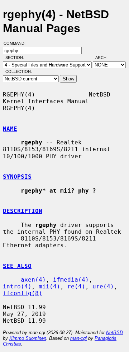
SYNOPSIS (17, 176)
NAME (10, 128)
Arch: (104, 57)
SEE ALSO (17, 266)
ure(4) (103, 286)
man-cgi (78, 338)
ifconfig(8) (22, 293)
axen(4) (33, 279)
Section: (16, 57)
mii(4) (49, 286)
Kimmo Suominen (27, 338)
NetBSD (114, 332)
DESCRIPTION (22, 211)
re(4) (76, 286)
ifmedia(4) (71, 279)
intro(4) (17, 286)
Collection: (18, 71)
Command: (17, 43)
